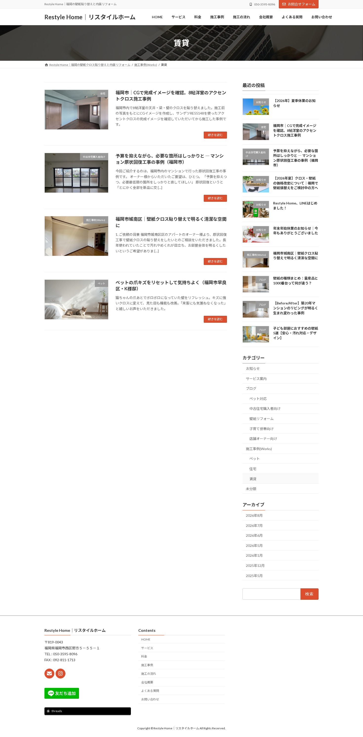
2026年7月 (254, 525)
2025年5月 (254, 576)
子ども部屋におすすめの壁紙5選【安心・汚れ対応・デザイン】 (295, 333)
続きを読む (215, 135)
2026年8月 (254, 515)
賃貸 (252, 479)
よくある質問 (150, 691)
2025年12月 (255, 565)
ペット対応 (258, 399)
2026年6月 (254, 535)
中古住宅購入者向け (265, 408)
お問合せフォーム (301, 4)
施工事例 (147, 665)
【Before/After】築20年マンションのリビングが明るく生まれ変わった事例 (295, 308)
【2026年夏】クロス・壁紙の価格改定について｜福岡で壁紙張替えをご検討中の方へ (295, 183)
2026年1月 (254, 555)
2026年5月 (254, 545)
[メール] (49, 673)
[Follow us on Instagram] (60, 673)
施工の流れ (148, 674)
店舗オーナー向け (263, 439)
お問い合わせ (150, 699)
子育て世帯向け (261, 429)
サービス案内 (256, 379)
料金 (144, 656)
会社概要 (147, 682)
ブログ (251, 388)
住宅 (252, 469)
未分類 (251, 489)
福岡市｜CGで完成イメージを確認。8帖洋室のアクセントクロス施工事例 (294, 130)
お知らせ (253, 368)
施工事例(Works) (259, 449)
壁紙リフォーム (261, 419)
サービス (147, 648)
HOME (145, 639)
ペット (254, 459)
